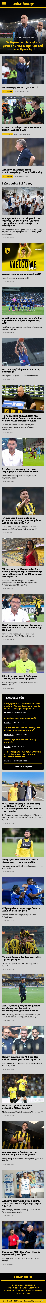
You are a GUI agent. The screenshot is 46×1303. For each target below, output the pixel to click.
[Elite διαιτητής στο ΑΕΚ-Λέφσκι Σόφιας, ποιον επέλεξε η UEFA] (23, 659)
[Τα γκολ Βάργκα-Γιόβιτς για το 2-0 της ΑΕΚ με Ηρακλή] (23, 940)
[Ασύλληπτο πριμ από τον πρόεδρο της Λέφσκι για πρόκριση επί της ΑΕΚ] (23, 301)
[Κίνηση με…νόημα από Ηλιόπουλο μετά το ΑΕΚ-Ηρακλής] (23, 110)
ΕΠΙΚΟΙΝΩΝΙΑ (16, 1285)
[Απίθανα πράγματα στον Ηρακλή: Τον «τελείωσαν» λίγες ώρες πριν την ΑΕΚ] (23, 1184)
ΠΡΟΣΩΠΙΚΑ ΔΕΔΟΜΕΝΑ (14, 1291)
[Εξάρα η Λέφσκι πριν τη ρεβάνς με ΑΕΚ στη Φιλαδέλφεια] (23, 891)
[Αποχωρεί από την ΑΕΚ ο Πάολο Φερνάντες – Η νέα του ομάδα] (23, 842)
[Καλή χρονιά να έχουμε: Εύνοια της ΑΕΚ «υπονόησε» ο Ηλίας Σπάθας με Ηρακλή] (23, 608)
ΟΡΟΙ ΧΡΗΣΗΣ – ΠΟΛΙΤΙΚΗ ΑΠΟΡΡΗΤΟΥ (23, 1288)
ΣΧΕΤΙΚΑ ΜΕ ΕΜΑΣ (23, 1294)
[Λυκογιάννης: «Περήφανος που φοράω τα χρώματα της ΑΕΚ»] (23, 1135)
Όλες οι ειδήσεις (23, 766)
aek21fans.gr (23, 1276)
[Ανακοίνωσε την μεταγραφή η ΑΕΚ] (23, 257)
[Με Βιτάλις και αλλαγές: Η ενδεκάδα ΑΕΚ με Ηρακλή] (23, 1088)
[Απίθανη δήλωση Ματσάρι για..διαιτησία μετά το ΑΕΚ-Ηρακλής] (23, 152)
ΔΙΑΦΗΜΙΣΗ (30, 1285)
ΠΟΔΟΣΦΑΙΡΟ (7, 92)
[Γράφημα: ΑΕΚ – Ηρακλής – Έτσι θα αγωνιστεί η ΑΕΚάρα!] (23, 1235)
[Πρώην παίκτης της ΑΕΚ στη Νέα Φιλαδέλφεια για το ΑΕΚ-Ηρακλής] (23, 1040)
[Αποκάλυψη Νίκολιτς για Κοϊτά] (23, 70)
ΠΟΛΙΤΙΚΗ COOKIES (34, 1291)
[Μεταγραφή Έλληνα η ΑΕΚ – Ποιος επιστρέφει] (23, 352)
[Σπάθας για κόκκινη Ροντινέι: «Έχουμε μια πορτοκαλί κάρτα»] (23, 452)
